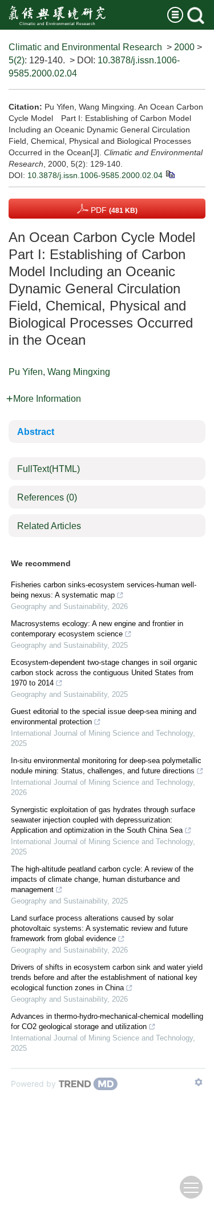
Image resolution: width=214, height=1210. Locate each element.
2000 (184, 47)
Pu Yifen (26, 372)
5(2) (17, 60)
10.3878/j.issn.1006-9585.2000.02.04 (95, 175)
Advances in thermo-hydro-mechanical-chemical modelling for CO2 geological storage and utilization (107, 1021)
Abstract (35, 432)
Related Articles (49, 526)
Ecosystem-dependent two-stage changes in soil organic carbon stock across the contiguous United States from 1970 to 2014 (104, 672)
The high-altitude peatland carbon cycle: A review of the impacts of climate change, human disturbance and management (102, 879)
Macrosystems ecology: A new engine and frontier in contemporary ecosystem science (97, 628)
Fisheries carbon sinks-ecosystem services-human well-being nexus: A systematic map (103, 589)
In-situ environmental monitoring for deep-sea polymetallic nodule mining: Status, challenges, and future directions (106, 765)
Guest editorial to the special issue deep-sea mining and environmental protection (103, 716)
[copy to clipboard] (170, 173)
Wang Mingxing (78, 372)
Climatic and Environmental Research (85, 47)
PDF (113, 210)
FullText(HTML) (48, 469)
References (47, 497)
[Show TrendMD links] (198, 1082)
